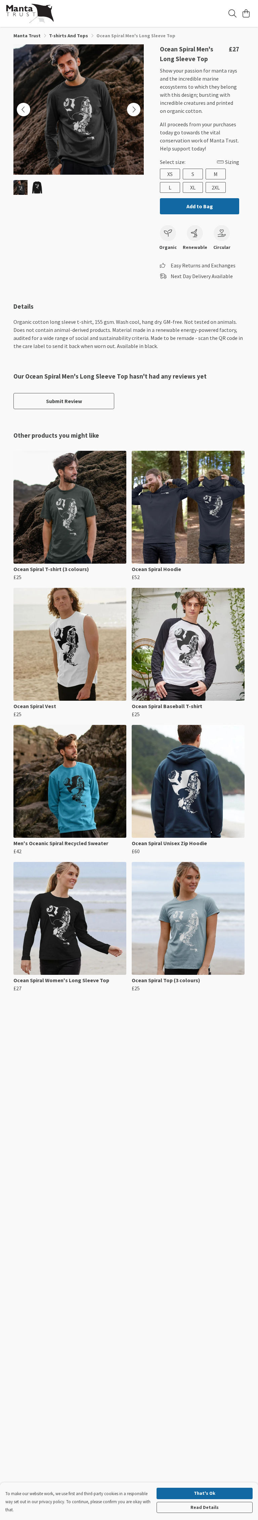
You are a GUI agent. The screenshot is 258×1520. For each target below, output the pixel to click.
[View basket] (246, 13)
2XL (216, 187)
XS (170, 174)
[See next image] (133, 109)
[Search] (232, 13)
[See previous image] (23, 109)
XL (193, 187)
